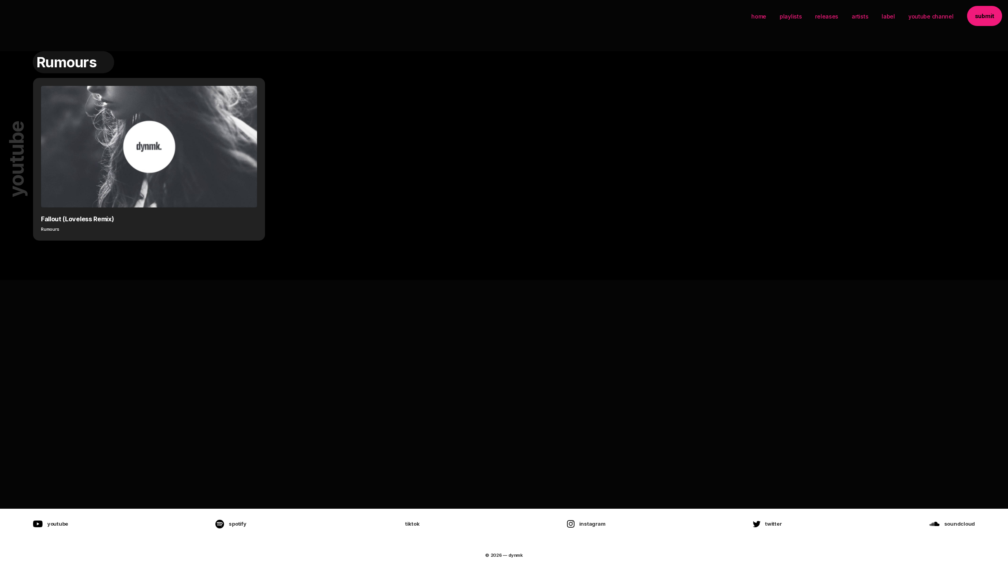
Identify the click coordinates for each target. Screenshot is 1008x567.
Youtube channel (931, 16)
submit (984, 16)
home (758, 16)
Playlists (791, 16)
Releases (826, 16)
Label (888, 16)
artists (860, 16)
